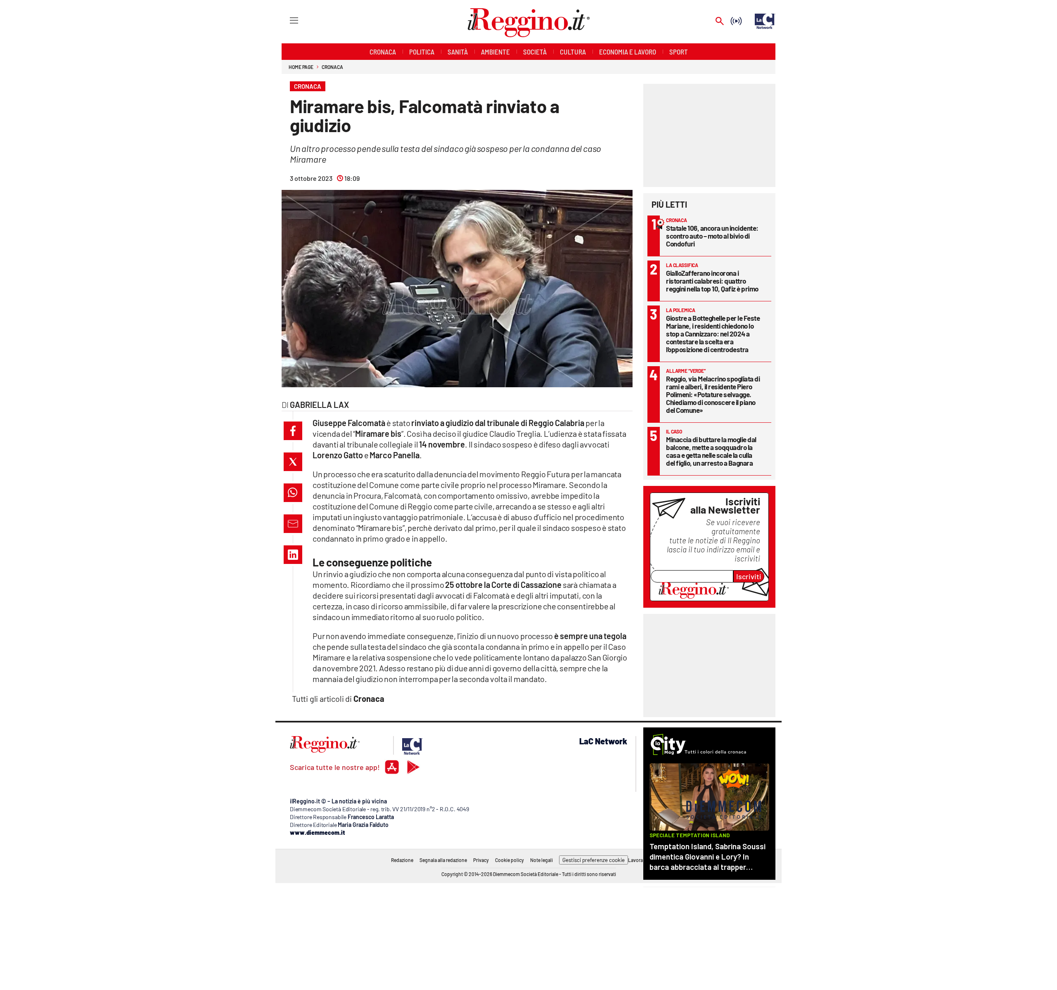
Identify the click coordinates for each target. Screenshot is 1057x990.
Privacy (481, 860)
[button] (293, 430)
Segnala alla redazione (443, 860)
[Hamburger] (286, 20)
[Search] (720, 21)
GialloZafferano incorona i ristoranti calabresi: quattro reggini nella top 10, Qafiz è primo (712, 281)
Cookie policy (509, 860)
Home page (301, 67)
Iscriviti (748, 576)
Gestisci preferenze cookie (593, 860)
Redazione (402, 860)
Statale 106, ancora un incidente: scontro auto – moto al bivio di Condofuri (712, 236)
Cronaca (332, 67)
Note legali (541, 860)
